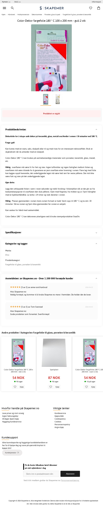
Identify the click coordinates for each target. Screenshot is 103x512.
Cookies (58, 421)
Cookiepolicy (60, 419)
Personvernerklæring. (70, 480)
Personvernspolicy (62, 424)
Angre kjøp (59, 427)
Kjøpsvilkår (59, 416)
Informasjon (96, 2)
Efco (7, 255)
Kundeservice (60, 413)
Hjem (3, 15)
